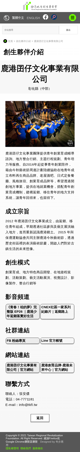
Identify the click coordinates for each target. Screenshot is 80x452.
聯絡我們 (25, 448)
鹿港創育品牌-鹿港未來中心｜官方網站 (57, 367)
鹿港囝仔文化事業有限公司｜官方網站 (22, 367)
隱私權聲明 (12, 448)
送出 (68, 30)
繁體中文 (18, 17)
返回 (40, 418)
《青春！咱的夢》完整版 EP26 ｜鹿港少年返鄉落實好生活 (22, 311)
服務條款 (38, 448)
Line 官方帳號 (52, 340)
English (33, 18)
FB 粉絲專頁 (16, 340)
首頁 (10, 41)
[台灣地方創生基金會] (40, 6)
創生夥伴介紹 (23, 41)
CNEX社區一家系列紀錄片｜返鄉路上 (56, 309)
